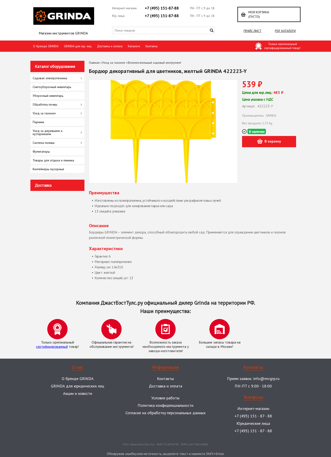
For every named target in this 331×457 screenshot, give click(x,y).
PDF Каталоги (285, 31)
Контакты (151, 46)
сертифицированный (52, 346)
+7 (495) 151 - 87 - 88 (253, 416)
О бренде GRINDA (46, 46)
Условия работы (165, 397)
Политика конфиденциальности (165, 405)
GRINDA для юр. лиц (78, 46)
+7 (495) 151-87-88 (162, 8)
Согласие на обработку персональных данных (165, 412)
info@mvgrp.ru (266, 378)
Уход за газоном (113, 63)
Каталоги (134, 46)
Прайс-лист (252, 31)
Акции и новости (77, 393)
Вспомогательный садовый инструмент (154, 63)
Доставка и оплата (109, 46)
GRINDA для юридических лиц (77, 386)
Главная (94, 63)
